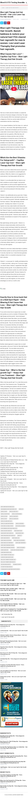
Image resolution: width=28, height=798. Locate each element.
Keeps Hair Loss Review (6, 540)
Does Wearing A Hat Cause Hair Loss (9, 528)
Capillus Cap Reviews (17, 513)
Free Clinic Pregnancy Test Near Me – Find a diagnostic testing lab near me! (11, 775)
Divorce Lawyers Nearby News (15, 794)
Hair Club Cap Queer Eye (6, 530)
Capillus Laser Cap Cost (6, 521)
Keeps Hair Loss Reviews (19, 540)
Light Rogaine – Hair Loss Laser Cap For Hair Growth (13, 767)
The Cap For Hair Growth (6, 566)
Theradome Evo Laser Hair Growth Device (10, 569)
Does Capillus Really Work (7, 525)
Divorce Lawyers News (5, 19)
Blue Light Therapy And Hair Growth (14, 448)
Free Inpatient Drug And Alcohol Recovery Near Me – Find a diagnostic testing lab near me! (13, 762)
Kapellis (19, 535)
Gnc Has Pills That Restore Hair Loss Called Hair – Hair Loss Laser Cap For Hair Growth (14, 747)
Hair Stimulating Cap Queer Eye (8, 535)
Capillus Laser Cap (13, 518)
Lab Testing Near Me (6, 614)
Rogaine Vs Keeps (17, 564)
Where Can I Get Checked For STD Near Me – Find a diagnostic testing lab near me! (13, 781)
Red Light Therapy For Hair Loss (8, 559)
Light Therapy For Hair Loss (7, 554)
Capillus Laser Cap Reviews (7, 523)
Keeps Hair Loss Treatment (7, 542)
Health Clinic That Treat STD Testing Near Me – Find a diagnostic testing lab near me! (13, 756)
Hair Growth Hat (19, 533)
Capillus (21, 509)
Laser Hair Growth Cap (6, 552)
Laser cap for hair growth (12, 7)
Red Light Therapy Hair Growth (8, 562)
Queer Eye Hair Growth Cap (7, 557)
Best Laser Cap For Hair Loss (7, 506)
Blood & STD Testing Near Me (12, 2)
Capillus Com (4, 516)
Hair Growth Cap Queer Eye (7, 533)
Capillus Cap (4, 511)
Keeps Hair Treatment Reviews (7, 547)
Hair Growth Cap (18, 530)
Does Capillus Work (20, 525)
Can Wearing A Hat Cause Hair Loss (8, 509)
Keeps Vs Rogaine (21, 547)
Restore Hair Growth (6, 564)
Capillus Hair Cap (14, 516)
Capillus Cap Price (5, 513)
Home (3, 7)
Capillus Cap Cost (14, 511)
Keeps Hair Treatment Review (7, 545)
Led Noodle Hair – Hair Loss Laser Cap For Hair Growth (14, 630)
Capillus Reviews (19, 523)
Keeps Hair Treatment (20, 542)
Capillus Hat (4, 518)
